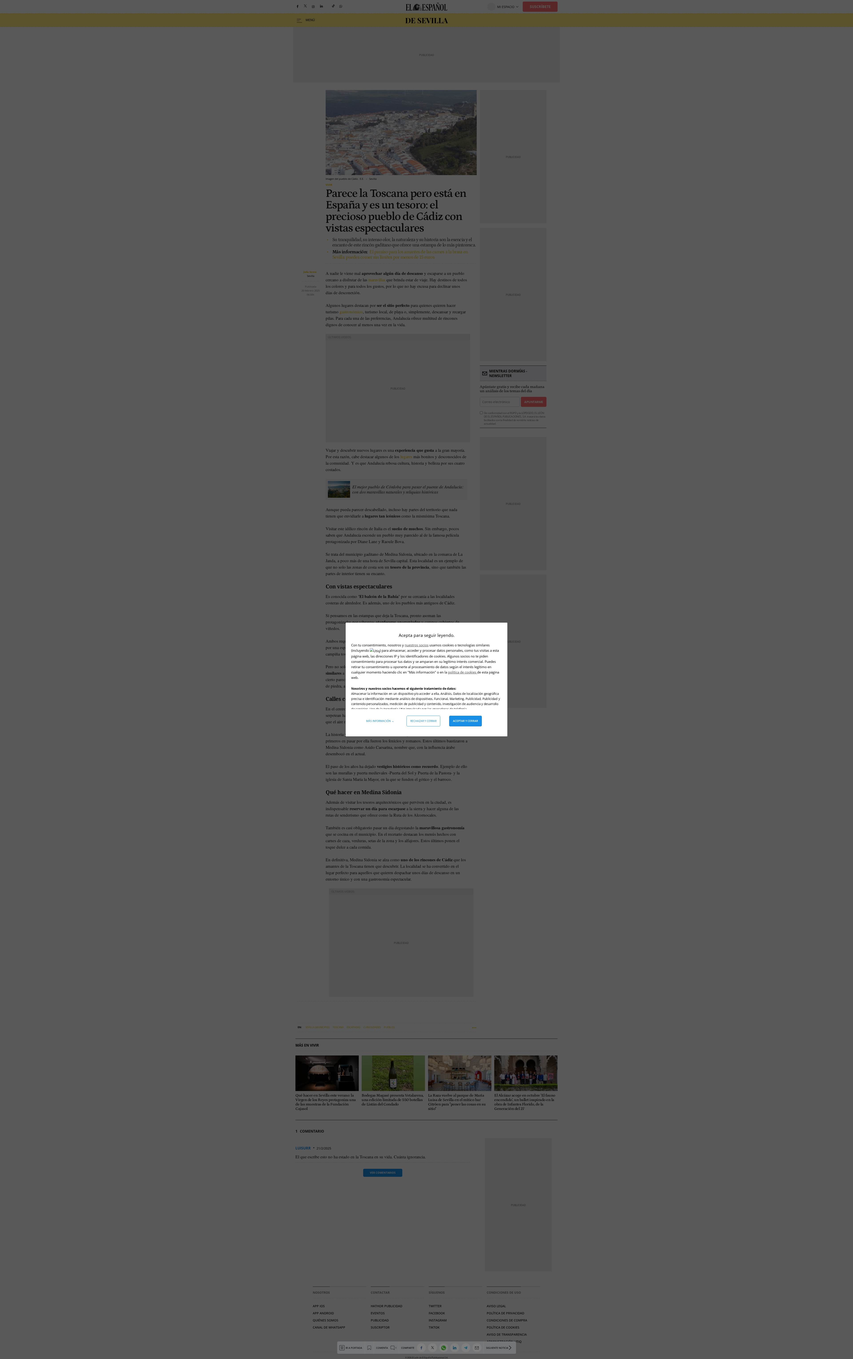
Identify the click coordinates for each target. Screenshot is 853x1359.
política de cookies (462, 672)
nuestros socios (416, 645)
